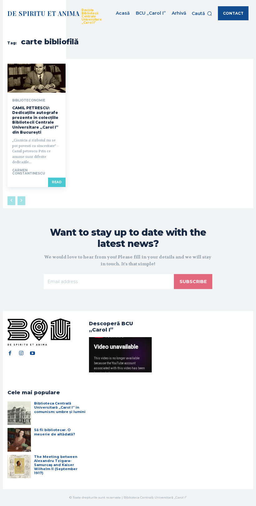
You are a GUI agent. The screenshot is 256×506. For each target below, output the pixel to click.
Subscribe (193, 281)
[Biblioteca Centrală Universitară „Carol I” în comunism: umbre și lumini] (19, 413)
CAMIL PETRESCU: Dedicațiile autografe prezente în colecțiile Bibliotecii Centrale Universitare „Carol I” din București (35, 120)
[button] (202, 13)
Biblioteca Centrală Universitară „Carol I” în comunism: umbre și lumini (60, 407)
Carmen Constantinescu (28, 171)
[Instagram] (21, 353)
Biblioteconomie (28, 100)
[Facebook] (9, 353)
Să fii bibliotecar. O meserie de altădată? (54, 432)
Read (57, 182)
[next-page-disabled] (21, 200)
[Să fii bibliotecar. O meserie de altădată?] (19, 439)
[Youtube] (32, 353)
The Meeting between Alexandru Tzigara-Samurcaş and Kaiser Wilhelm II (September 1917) (55, 464)
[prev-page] (11, 200)
